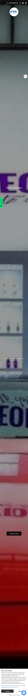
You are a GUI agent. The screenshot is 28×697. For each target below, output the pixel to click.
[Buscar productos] (25, 76)
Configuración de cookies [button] (14, 695)
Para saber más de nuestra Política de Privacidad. (13, 685)
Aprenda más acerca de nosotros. (9, 687)
